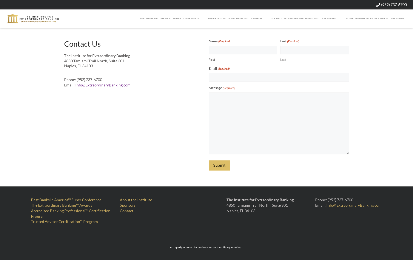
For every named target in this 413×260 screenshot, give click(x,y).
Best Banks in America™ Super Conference (169, 18)
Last (289, 41)
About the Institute (136, 199)
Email (219, 68)
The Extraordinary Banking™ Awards (235, 18)
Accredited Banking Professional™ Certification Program (70, 213)
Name (220, 41)
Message (222, 88)
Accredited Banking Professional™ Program (303, 18)
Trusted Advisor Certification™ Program (374, 18)
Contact (126, 210)
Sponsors (128, 205)
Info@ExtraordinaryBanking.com (103, 85)
